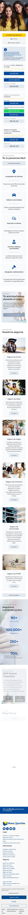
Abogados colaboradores (9, 849)
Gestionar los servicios (14, 893)
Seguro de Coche (7, 865)
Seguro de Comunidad (9, 868)
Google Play (20, 57)
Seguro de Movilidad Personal (10, 877)
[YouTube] (10, 828)
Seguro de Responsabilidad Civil (11, 883)
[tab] (14, 35)
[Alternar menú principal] (24, 3)
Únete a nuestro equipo (9, 856)
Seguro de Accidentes (8, 863)
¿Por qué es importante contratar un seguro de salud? (13, 749)
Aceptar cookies (14, 897)
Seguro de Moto (7, 876)
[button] (3, 745)
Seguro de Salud (7, 885)
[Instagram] (7, 828)
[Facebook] (4, 828)
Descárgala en (8, 699)
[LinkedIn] (14, 828)
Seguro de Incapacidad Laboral (11, 874)
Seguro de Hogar (7, 872)
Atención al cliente (7, 851)
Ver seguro (14, 373)
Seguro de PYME (7, 881)
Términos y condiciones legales (21, 911)
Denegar (14, 901)
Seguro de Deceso (7, 870)
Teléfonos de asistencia (9, 855)
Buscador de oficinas (8, 853)
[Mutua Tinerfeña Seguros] (5, 3)
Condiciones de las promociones (11, 843)
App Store (13, 59)
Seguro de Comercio (8, 866)
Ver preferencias (14, 906)
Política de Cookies (8, 837)
